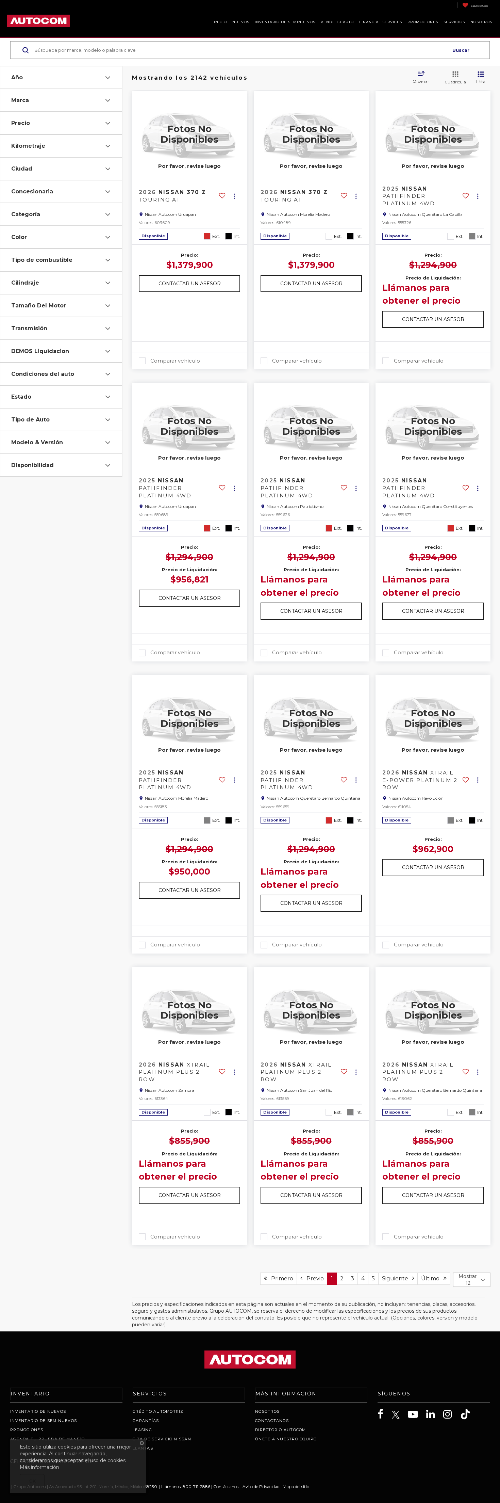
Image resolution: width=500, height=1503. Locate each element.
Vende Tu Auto (337, 22)
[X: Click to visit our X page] (399, 1415)
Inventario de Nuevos (38, 1411)
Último (432, 1278)
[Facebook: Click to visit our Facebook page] (384, 1414)
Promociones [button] (422, 22)
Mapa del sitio (296, 1486)
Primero (280, 1278)
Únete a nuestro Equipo (286, 1439)
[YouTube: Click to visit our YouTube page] (416, 1414)
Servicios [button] (454, 22)
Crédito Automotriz (158, 1411)
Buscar (460, 50)
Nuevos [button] (240, 22)
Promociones (26, 1429)
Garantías (146, 1420)
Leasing (142, 1429)
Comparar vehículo (175, 361)
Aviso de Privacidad (261, 1486)
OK (32, 1481)
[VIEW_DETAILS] (189, 134)
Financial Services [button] (380, 22)
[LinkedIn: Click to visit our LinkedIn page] (434, 1414)
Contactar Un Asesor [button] (190, 284)
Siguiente (397, 1278)
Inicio (220, 22)
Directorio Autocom (280, 1429)
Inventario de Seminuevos (285, 22)
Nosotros (267, 1411)
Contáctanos (272, 1420)
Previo (313, 1278)
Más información (39, 1467)
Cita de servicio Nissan (162, 1439)
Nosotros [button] (481, 22)
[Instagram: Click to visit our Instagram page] (451, 1414)
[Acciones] (234, 196)
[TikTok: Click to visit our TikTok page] (468, 1414)
